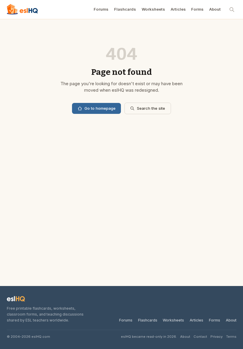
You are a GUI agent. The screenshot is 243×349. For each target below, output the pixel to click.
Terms (231, 337)
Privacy (216, 337)
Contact (200, 337)
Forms (197, 9)
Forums (101, 9)
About (215, 9)
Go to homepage (100, 108)
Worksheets (153, 9)
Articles (178, 9)
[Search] (232, 9)
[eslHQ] (16, 299)
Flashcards (125, 9)
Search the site (151, 108)
